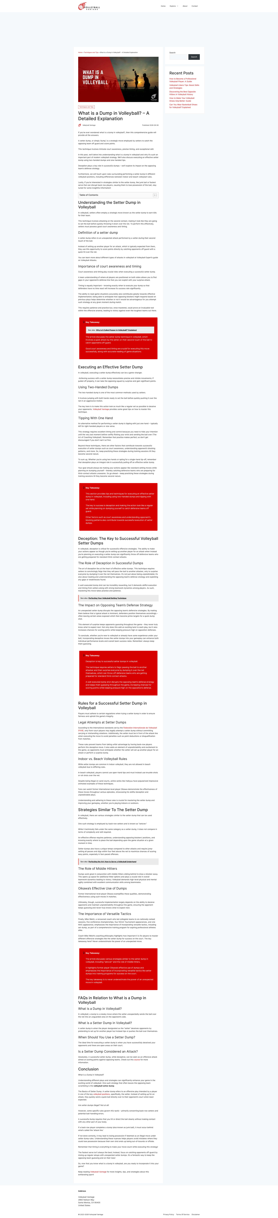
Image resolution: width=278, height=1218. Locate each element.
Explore (173, 6)
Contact (195, 6)
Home (163, 6)
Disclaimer (196, 1214)
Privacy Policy (168, 1214)
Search (172, 53)
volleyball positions (101, 1094)
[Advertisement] (139, 28)
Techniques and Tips (91, 52)
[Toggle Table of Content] (153, 195)
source (137, 1060)
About (185, 6)
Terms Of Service (182, 1214)
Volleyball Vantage (101, 409)
